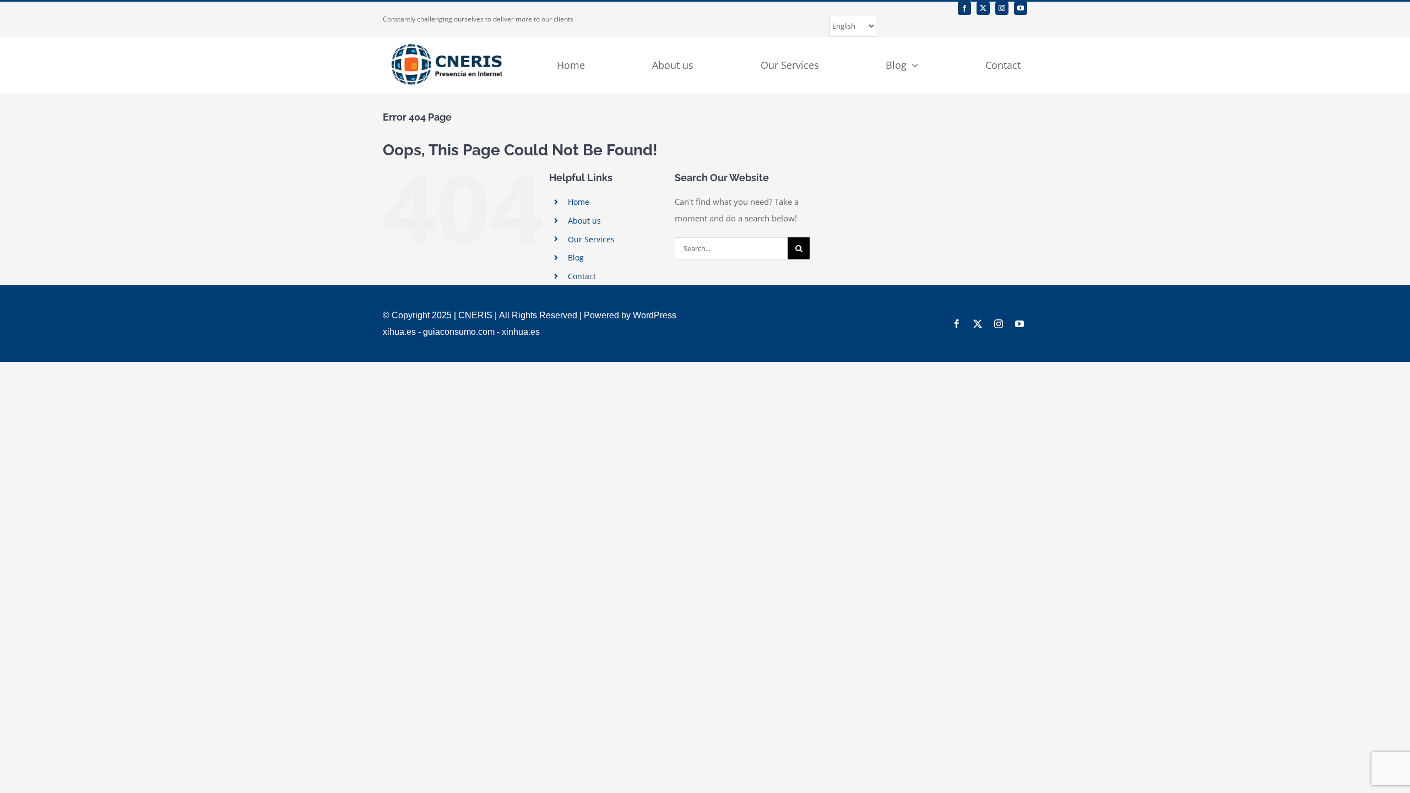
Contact (582, 276)
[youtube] (1020, 8)
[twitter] (983, 8)
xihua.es (399, 331)
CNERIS (475, 315)
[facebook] (964, 8)
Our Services (591, 239)
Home (578, 202)
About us (584, 220)
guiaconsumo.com (459, 331)
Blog (576, 257)
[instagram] (1001, 8)
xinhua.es (521, 331)
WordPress (654, 315)
